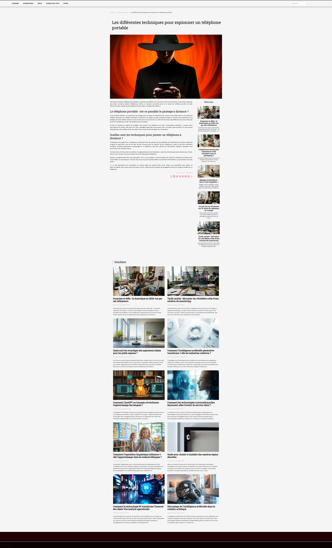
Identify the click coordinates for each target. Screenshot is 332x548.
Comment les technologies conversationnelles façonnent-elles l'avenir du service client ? (191, 404)
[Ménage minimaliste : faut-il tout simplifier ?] (209, 171)
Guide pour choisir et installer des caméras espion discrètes (192, 455)
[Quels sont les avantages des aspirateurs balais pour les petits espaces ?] (139, 333)
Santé (40, 3)
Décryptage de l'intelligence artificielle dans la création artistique (191, 508)
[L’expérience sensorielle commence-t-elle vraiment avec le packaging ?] (209, 140)
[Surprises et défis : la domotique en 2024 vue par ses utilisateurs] (209, 112)
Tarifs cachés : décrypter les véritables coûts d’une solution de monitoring (208, 238)
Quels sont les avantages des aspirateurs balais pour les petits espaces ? (137, 352)
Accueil (112, 12)
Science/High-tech (52, 3)
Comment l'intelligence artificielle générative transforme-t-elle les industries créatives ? (190, 352)
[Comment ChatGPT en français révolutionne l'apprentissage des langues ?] (139, 385)
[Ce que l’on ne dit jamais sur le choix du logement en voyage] (209, 197)
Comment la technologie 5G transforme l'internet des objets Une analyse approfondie (138, 508)
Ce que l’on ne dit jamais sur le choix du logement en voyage (208, 208)
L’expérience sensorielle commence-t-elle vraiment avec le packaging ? (209, 152)
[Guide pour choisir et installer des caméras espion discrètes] (193, 437)
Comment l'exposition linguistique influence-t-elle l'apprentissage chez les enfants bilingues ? (137, 455)
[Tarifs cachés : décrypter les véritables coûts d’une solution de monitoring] (209, 227)
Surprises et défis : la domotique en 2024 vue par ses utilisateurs (208, 123)
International (28, 3)
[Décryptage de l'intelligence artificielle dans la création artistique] (193, 489)
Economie (15, 3)
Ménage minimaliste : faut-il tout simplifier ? (208, 181)
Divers (65, 3)
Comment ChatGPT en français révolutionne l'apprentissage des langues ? (136, 404)
